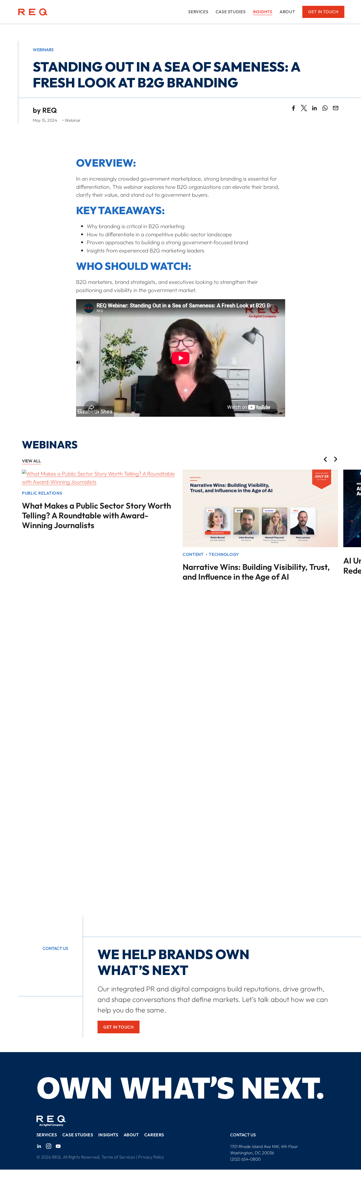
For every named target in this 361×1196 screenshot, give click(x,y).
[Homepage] (33, 12)
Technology (224, 554)
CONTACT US (243, 1134)
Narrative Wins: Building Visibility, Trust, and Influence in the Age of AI (256, 571)
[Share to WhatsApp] (325, 108)
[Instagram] (48, 1146)
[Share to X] (304, 108)
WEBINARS (43, 49)
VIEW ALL (31, 460)
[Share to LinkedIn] (314, 108)
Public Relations (42, 493)
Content (193, 554)
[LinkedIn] (39, 1146)
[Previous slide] (325, 459)
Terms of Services (118, 1157)
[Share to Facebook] (293, 108)
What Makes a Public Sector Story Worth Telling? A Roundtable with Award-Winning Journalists (96, 515)
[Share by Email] (335, 108)
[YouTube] (58, 1146)
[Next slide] (335, 459)
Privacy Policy (151, 1157)
